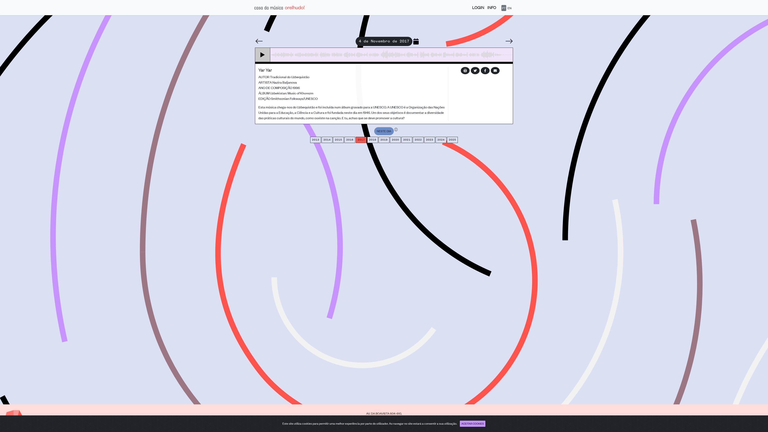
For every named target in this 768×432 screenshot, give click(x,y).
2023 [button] (429, 139)
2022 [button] (418, 139)
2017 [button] (361, 139)
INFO (491, 7)
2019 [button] (384, 139)
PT (504, 8)
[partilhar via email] (495, 70)
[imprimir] (465, 70)
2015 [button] (338, 139)
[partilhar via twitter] (475, 70)
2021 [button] (406, 139)
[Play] (262, 55)
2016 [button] (349, 139)
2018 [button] (372, 139)
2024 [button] (441, 139)
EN (509, 8)
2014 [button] (327, 139)
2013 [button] (315, 139)
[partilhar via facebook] (485, 70)
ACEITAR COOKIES (472, 423)
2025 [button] (452, 139)
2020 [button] (395, 139)
